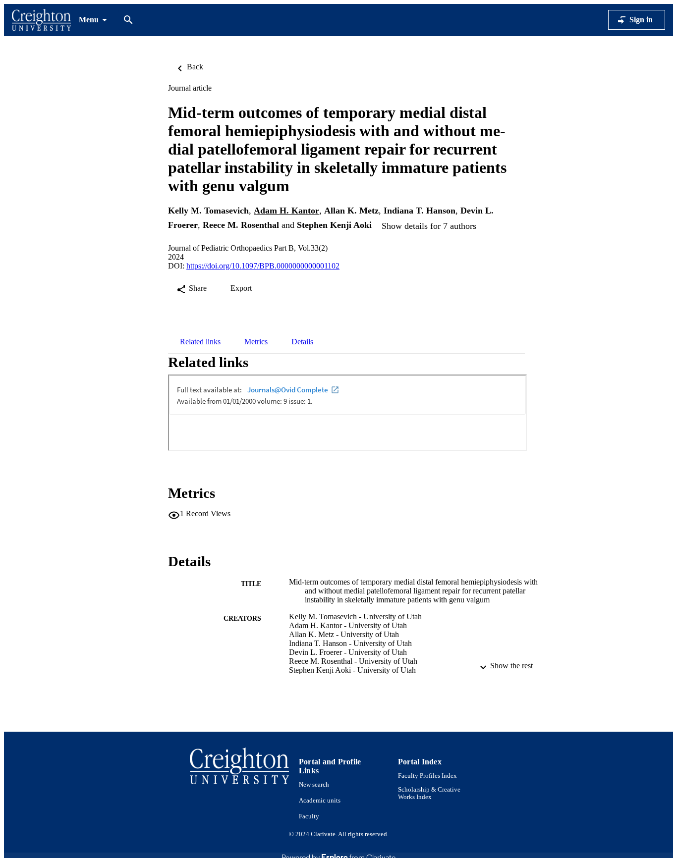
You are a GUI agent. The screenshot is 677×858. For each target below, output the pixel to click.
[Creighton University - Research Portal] (41, 20)
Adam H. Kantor (286, 210)
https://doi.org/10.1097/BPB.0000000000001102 (262, 266)
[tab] (200, 342)
